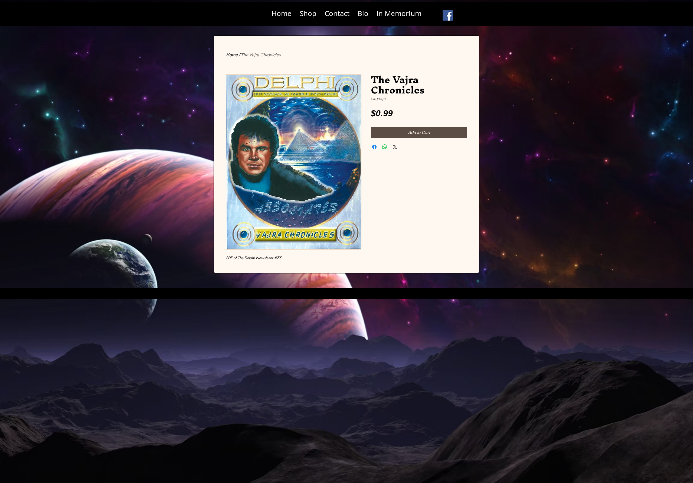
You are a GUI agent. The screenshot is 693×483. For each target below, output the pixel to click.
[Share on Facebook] (374, 147)
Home (232, 54)
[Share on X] (395, 147)
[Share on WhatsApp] (384, 147)
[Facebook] (448, 15)
